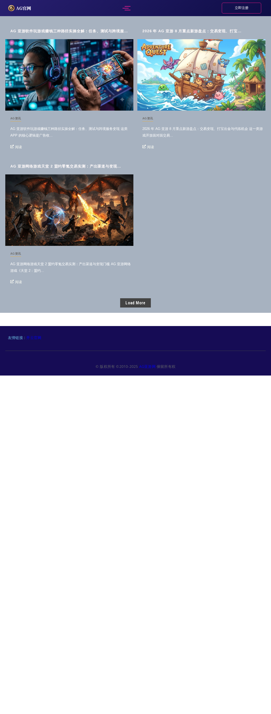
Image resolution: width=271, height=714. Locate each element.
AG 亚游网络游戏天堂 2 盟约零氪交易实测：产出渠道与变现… (65, 166)
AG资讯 (15, 118)
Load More (135, 302)
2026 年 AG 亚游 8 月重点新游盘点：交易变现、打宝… (192, 31)
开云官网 (33, 337)
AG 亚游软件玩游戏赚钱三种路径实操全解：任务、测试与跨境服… (69, 31)
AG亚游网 (148, 366)
